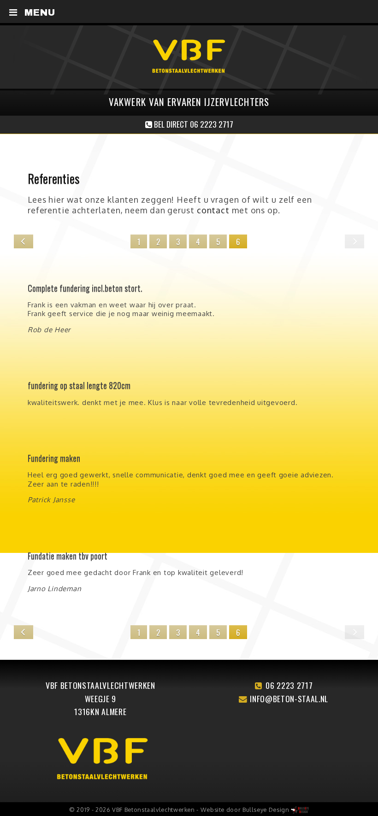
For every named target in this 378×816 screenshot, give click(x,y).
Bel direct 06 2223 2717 (192, 124)
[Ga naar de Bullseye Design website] (300, 809)
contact (213, 210)
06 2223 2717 (289, 685)
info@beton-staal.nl (289, 698)
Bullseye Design (265, 809)
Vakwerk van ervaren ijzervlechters (189, 101)
